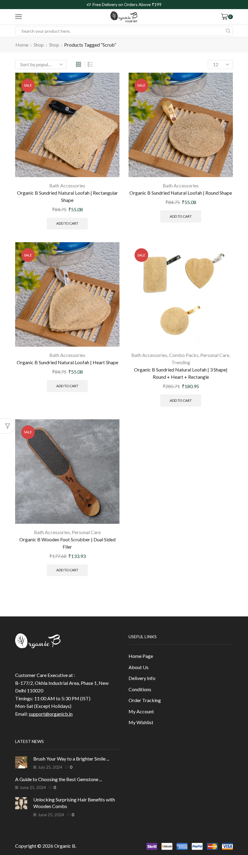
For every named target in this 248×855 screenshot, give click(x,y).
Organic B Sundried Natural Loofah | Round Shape (180, 193)
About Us (138, 667)
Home (21, 45)
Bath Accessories (67, 185)
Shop (39, 45)
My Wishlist (141, 722)
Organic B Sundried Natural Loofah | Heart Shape (67, 362)
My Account (141, 711)
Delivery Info (142, 678)
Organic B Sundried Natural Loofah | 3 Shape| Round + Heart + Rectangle (180, 373)
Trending (180, 362)
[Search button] (228, 30)
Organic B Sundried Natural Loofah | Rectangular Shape (67, 196)
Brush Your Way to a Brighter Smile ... (71, 758)
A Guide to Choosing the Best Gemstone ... (58, 779)
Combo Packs (183, 355)
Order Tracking (145, 700)
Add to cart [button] (67, 223)
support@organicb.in (51, 714)
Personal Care (214, 355)
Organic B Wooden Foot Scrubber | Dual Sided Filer (67, 543)
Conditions (140, 689)
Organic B (64, 846)
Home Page (141, 656)
